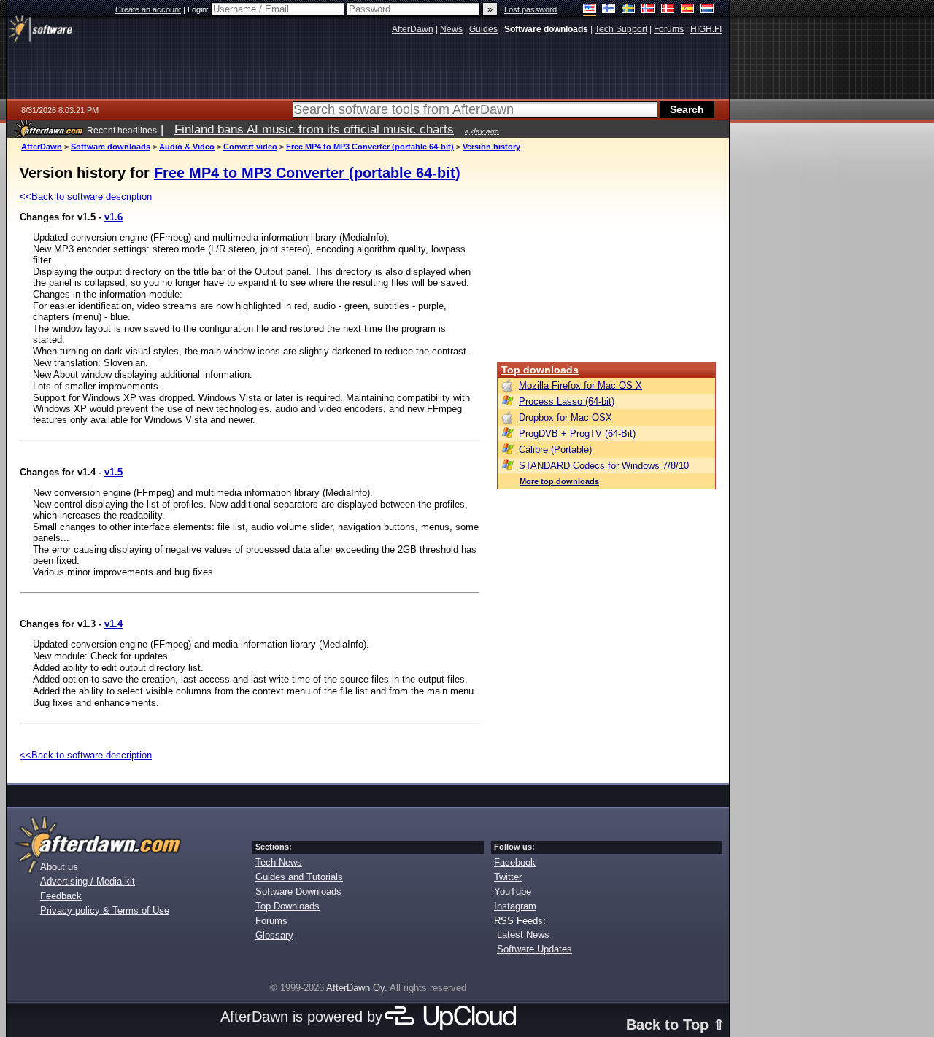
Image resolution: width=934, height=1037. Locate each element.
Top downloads (540, 370)
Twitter (508, 876)
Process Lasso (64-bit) (566, 401)
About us (59, 866)
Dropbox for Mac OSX (565, 417)
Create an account (148, 9)
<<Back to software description (86, 196)
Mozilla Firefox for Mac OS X (580, 385)
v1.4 (113, 623)
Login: (199, 9)
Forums (271, 920)
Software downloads (110, 146)
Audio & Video (187, 146)
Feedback (61, 895)
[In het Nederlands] (707, 10)
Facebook (515, 862)
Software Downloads (298, 891)
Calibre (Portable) (555, 449)
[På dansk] (668, 10)
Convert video (250, 146)
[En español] (688, 10)
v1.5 (113, 472)
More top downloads (559, 481)
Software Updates (534, 949)
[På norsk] (648, 10)
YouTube (512, 891)
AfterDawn (41, 146)
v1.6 (113, 216)
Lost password (530, 9)
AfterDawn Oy (355, 987)
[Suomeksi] (609, 10)
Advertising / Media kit (87, 881)
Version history (491, 146)
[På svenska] (629, 10)
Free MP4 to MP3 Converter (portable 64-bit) (370, 146)
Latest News (523, 934)
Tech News (278, 862)
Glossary (274, 935)
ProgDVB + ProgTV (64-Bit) (577, 433)
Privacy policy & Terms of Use (104, 910)
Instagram (515, 906)
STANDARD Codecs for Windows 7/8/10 (604, 465)
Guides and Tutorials (299, 876)
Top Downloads (287, 906)
